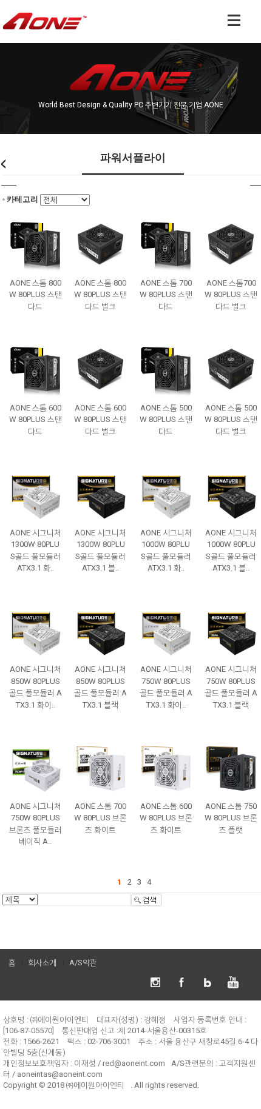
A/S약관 (83, 962)
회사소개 (42, 962)
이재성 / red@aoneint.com (119, 1063)
